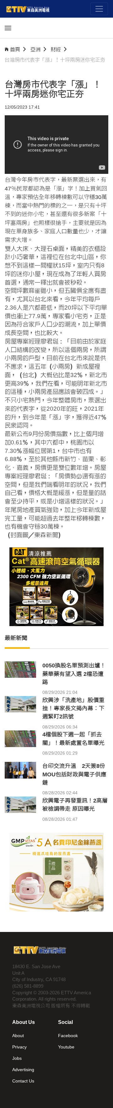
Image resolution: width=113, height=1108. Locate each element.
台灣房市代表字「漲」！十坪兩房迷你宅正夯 (55, 59)
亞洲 (35, 49)
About (18, 1035)
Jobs (17, 1058)
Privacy (19, 1046)
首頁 (15, 49)
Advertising (23, 1069)
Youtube (66, 1046)
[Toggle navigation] (99, 9)
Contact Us (23, 1080)
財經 (56, 49)
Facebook (68, 1035)
